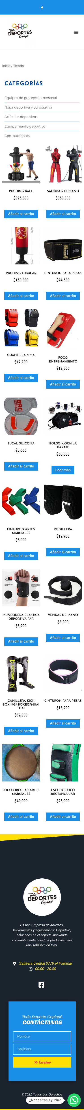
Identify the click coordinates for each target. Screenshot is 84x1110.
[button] (76, 32)
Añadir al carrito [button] (21, 214)
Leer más (63, 470)
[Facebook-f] (42, 7)
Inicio (6, 66)
